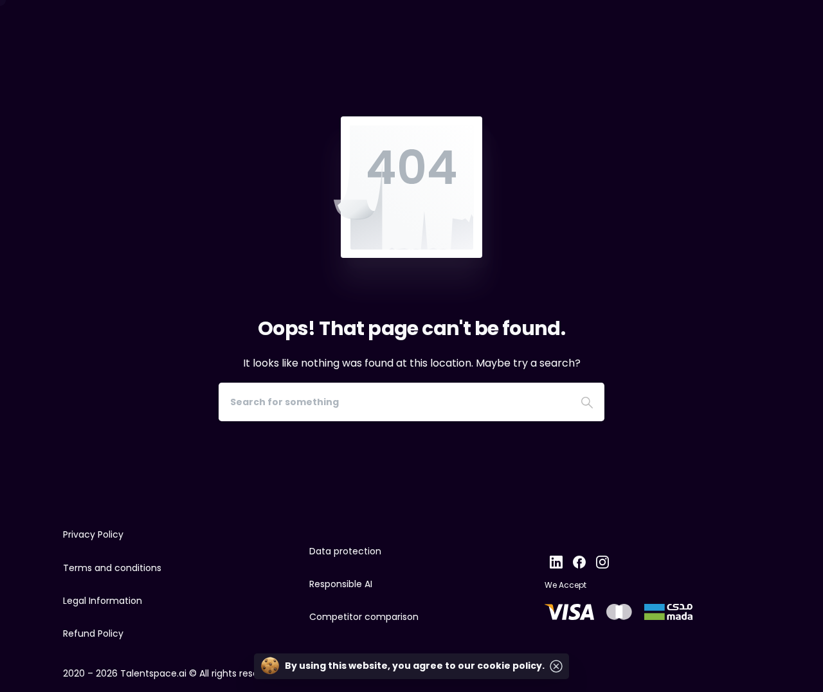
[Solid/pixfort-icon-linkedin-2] (556, 561)
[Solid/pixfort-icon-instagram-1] (602, 561)
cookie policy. (511, 665)
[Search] (587, 402)
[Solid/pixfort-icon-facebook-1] (579, 561)
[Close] (556, 666)
